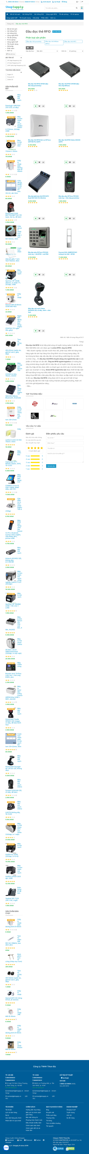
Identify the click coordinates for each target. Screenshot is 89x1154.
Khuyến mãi (50, 1112)
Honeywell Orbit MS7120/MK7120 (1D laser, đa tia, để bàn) (13, 215)
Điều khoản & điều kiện (33, 1123)
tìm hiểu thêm (57, 31)
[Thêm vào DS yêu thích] (39, 106)
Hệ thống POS (27, 14)
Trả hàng (49, 1120)
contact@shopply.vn (14, 1096)
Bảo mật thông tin (32, 1117)
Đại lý (7, 1115)
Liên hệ (69, 1115)
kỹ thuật (57, 2)
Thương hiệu (50, 1118)
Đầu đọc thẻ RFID (22, 24)
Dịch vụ (52, 18)
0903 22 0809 (66, 1084)
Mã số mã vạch (15, 14)
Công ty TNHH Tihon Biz (44, 1066)
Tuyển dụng (71, 1112)
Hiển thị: (63, 51)
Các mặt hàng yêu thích (13, 1118)
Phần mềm (44, 18)
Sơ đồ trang (70, 1118)
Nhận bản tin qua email (13, 1120)
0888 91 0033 (30, 2)
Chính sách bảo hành (33, 1125)
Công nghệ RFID (51, 14)
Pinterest (29, 1140)
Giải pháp (36, 18)
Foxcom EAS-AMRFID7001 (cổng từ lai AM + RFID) (68, 253)
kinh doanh (47, 2)
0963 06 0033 (13, 2)
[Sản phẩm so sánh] (43, 106)
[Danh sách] (28, 47)
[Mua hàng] (35, 106)
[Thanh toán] (82, 2)
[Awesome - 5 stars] (41, 448)
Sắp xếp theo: (30, 51)
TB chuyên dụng (25, 18)
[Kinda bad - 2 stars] (32, 448)
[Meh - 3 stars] (35, 448)
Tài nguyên (50, 1126)
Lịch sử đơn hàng (11, 1112)
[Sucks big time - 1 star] (28, 448)
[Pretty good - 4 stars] (38, 448)
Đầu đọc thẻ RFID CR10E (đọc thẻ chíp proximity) (38, 84)
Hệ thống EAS (39, 14)
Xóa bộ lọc (11, 54)
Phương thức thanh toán (34, 1120)
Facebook (10, 1140)
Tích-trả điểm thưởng (53, 1123)
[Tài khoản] (77, 2)
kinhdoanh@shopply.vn (15, 1091)
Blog (65, 2)
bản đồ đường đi (10, 1087)
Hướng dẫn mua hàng (33, 1110)
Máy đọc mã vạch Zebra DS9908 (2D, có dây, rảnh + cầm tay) (39, 310)
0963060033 (10, 1077)
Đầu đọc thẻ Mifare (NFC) (52, 42)
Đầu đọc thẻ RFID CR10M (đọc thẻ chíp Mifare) (69, 84)
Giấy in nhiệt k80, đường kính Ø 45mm (19, 166)
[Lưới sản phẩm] (32, 47)
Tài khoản (8, 1110)
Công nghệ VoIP (12, 18)
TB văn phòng (63, 14)
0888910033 (10, 1080)
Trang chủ (10, 24)
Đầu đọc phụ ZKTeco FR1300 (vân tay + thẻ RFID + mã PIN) (38, 253)
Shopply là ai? (71, 1110)
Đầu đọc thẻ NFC (70, 41)
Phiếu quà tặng (51, 1115)
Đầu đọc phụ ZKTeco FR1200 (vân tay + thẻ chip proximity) (69, 197)
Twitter (38, 1140)
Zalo (20, 1140)
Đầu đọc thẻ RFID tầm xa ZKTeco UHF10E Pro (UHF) (39, 141)
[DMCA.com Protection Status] (70, 1148)
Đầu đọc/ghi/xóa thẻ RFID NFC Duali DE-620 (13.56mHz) (38, 197)
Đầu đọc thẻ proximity (33, 41)
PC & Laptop (75, 14)
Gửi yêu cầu (51, 466)
